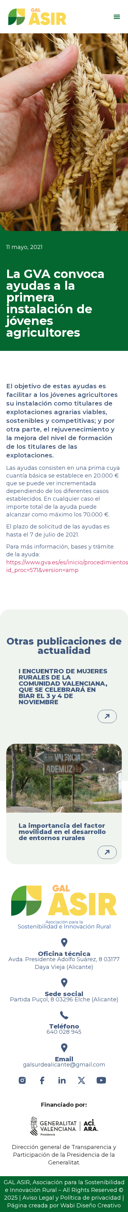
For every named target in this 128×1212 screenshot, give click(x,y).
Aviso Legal (38, 1197)
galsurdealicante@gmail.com (64, 1064)
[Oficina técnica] (64, 942)
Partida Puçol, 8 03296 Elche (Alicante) (64, 999)
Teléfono (64, 1026)
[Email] (64, 1047)
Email (64, 1059)
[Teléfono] (64, 1015)
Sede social (64, 994)
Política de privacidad (90, 1197)
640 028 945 (64, 1032)
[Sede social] (64, 982)
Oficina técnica (64, 953)
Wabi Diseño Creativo (90, 1205)
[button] (117, 17)
